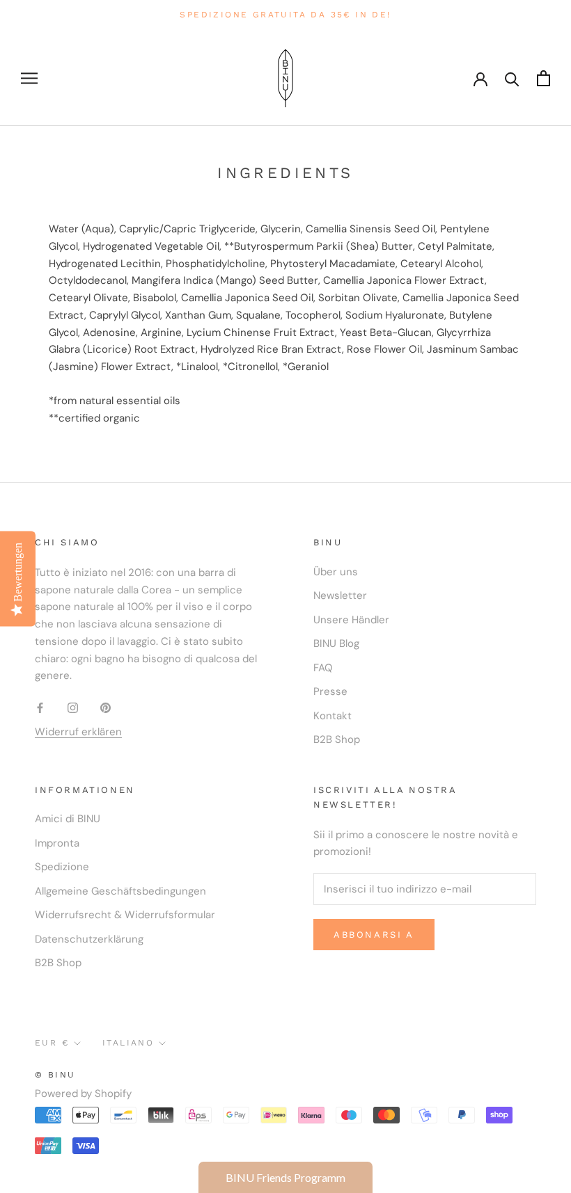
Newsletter (340, 595)
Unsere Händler (351, 620)
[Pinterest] (105, 707)
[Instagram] (73, 707)
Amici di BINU (67, 819)
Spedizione (62, 867)
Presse (330, 691)
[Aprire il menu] (29, 78)
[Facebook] (40, 707)
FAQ (323, 668)
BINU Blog (336, 643)
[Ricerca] (512, 78)
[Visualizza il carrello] (543, 78)
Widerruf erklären (78, 732)
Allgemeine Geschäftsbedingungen (120, 891)
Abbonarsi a (374, 934)
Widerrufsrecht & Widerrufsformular (125, 915)
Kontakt (332, 716)
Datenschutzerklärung (89, 939)
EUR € (52, 1043)
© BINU (55, 1075)
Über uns (335, 572)
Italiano (128, 1043)
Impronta (57, 843)
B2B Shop (336, 739)
